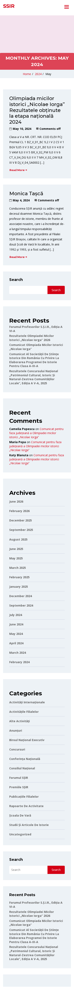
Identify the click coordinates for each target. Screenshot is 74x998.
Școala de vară (20, 815)
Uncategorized (20, 834)
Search (16, 280)
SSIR (9, 6)
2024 (38, 74)
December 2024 (20, 596)
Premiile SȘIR (18, 787)
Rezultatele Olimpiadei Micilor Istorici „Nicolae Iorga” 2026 (31, 338)
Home (27, 74)
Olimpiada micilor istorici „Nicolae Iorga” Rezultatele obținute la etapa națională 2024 (37, 110)
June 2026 (16, 501)
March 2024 (17, 653)
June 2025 (16, 549)
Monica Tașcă (26, 193)
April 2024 (16, 643)
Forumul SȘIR (18, 778)
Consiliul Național (22, 768)
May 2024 (16, 634)
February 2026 (19, 511)
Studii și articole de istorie (29, 825)
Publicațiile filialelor (24, 796)
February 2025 (19, 577)
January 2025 (18, 587)
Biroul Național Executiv (26, 740)
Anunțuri (15, 730)
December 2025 (20, 520)
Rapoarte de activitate (26, 806)
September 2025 (21, 530)
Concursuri (17, 749)
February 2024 (19, 662)
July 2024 (15, 615)
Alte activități (19, 721)
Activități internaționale (27, 702)
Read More (17, 170)
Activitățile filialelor (24, 712)
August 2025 (18, 539)
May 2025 (16, 558)
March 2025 (17, 568)
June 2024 (16, 624)
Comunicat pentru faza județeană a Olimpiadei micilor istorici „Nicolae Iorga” (36, 433)
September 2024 (21, 605)
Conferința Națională (24, 759)
